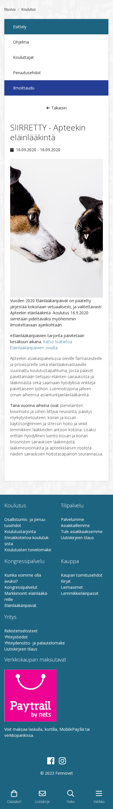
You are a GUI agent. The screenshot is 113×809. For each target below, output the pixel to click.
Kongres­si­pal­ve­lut (20, 587)
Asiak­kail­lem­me (75, 525)
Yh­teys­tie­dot (16, 637)
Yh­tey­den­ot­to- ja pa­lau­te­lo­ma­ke (34, 643)
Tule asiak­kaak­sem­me (82, 531)
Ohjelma (21, 42)
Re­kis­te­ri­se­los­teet (21, 631)
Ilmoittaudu (23, 88)
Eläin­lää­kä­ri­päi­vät (20, 605)
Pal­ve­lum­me (72, 519)
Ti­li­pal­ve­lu (72, 505)
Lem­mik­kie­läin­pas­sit (80, 593)
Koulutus (28, 9)
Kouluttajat (23, 57)
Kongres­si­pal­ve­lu (24, 561)
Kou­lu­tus (15, 505)
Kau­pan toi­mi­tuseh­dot (82, 575)
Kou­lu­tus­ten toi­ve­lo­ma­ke (27, 549)
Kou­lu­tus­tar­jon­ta (20, 531)
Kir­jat (66, 581)
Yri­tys (10, 616)
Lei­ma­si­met (72, 587)
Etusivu (10, 9)
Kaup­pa (70, 561)
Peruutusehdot (27, 72)
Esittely (19, 26)
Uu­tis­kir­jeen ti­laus (77, 537)
